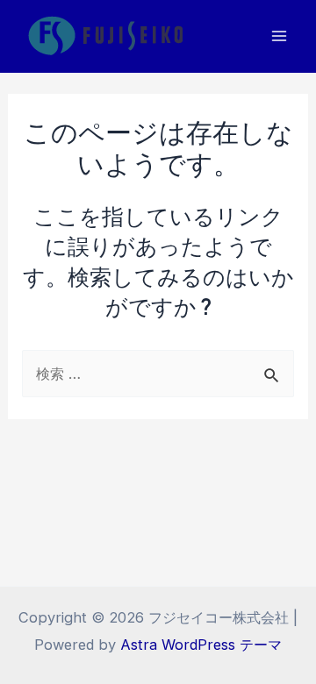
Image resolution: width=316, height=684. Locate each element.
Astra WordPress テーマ (201, 644)
